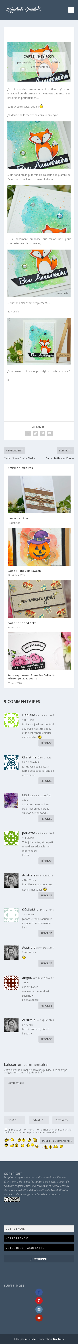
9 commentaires (40, 67)
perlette (28, 833)
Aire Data (58, 1339)
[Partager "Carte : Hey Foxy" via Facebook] (28, 433)
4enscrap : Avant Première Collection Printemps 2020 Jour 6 (32, 676)
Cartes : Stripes (18, 518)
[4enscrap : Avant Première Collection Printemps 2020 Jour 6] (39, 651)
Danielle (28, 715)
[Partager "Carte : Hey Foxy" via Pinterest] (42, 433)
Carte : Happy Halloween (24, 571)
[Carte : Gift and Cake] (39, 599)
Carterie (56, 62)
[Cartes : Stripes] (39, 494)
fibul (25, 795)
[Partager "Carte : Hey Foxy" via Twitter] (35, 433)
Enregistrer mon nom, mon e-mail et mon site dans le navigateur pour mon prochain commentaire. (37, 1131)
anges (27, 977)
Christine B (31, 757)
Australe (26, 62)
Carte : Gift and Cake (22, 623)
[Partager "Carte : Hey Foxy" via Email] (50, 433)
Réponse (46, 743)
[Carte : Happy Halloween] (39, 546)
